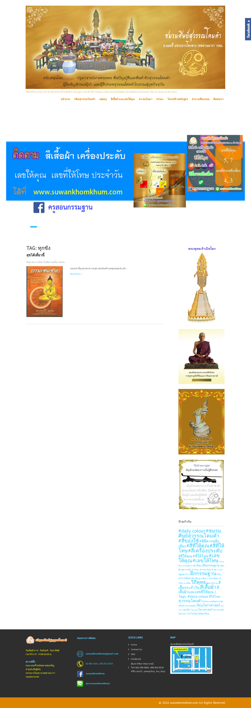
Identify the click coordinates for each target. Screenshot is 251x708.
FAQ (133, 654)
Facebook (136, 659)
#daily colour (191, 530)
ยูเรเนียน (202, 578)
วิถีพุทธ (198, 582)
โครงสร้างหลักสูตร (178, 99)
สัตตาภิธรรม (212, 583)
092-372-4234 (106, 663)
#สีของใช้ (188, 540)
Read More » (76, 274)
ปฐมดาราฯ (184, 574)
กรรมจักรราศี (189, 565)
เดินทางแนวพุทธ (186, 605)
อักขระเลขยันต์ (210, 601)
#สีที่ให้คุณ (197, 545)
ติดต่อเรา (218, 99)
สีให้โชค (214, 597)
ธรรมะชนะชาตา (209, 569)
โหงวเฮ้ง (194, 610)
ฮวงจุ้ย (220, 601)
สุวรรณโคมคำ (190, 600)
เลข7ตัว (186, 609)
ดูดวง (184, 569)
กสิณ (198, 565)
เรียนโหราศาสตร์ (208, 605)
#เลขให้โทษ (205, 560)
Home (134, 644)
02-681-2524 (92, 663)
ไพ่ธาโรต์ (186, 614)
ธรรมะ (160, 99)
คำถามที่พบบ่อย (201, 99)
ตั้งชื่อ (189, 569)
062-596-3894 (142, 667)
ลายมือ (187, 583)
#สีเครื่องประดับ (205, 550)
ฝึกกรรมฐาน (203, 573)
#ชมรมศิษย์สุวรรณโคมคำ (199, 533)
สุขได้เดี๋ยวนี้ (35, 255)
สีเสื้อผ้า (208, 587)
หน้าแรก (65, 99)
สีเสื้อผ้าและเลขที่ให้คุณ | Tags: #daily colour (198, 592)
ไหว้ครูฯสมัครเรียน (200, 613)
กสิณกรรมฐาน (210, 565)
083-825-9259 (157, 667)
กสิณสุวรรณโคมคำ (84, 99)
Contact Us (136, 649)
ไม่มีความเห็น (50, 262)
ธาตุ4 (220, 569)
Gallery (103, 99)
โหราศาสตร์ (205, 609)
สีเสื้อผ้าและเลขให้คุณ (123, 99)
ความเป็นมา (145, 99)
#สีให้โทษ (200, 556)
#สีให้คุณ (185, 556)
